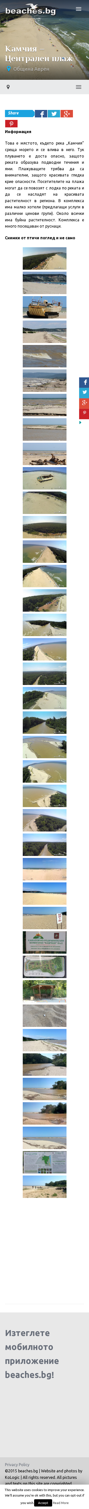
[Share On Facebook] (41, 113)
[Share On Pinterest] (11, 123)
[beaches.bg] (31, 9)
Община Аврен (31, 69)
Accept (43, 1503)
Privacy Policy (17, 1464)
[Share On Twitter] (54, 113)
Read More (61, 1503)
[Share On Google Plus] (67, 113)
